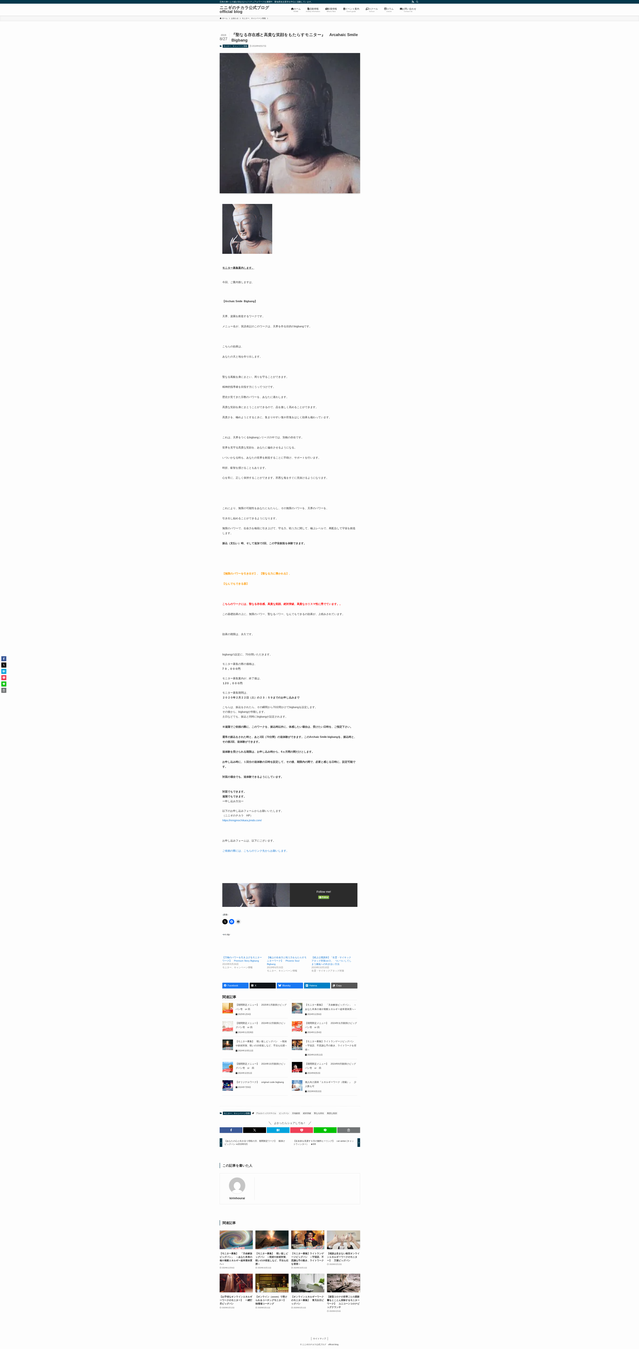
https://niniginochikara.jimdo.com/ (242, 820)
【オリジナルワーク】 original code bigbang (260, 1082)
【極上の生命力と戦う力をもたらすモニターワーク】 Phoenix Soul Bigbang (287, 960)
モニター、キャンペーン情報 (235, 46)
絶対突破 (307, 1113)
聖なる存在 (319, 1113)
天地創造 (296, 1113)
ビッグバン (284, 1113)
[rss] (413, 2)
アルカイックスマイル (266, 1113)
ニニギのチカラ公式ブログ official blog (246, 10)
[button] (231, 1130)
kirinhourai (237, 1198)
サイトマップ (319, 1338)
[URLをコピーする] (348, 1130)
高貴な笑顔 (332, 1113)
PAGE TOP (622, 1306)
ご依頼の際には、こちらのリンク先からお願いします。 (255, 850)
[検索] (417, 2)
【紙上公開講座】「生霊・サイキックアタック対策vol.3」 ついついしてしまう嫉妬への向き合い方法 (331, 960)
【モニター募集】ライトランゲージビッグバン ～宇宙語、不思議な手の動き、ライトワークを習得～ (330, 1045)
